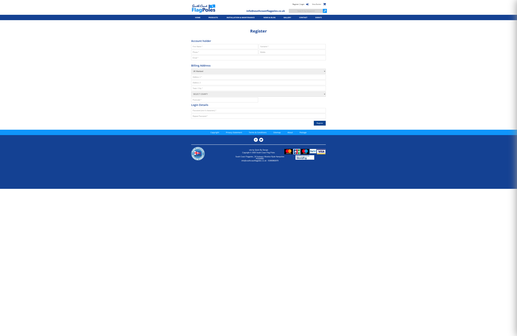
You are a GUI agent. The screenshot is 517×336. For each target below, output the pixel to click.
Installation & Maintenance (241, 17)
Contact (303, 17)
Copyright (214, 132)
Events (318, 17)
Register (296, 4)
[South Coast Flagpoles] (203, 8)
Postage (303, 132)
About (290, 132)
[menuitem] (197, 17)
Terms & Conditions (258, 132)
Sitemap (277, 132)
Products (213, 17)
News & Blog (269, 17)
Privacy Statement (234, 132)
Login (302, 4)
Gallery (287, 17)
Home (197, 17)
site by (258, 150)
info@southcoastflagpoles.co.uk (265, 10)
